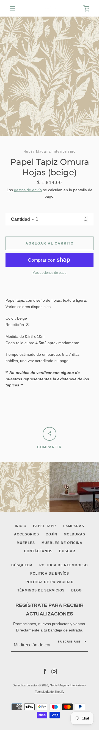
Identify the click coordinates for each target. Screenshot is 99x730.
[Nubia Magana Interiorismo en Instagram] (54, 671)
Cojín (51, 534)
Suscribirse (69, 641)
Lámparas (73, 526)
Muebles (26, 543)
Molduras (74, 534)
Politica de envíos (49, 573)
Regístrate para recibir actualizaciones (49, 609)
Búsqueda (22, 565)
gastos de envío (28, 190)
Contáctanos (38, 551)
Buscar (67, 551)
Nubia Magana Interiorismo (68, 685)
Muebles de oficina (62, 543)
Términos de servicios (41, 590)
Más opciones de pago (49, 273)
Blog (76, 590)
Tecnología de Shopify (49, 691)
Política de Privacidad (50, 582)
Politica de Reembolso (63, 565)
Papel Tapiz (45, 526)
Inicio (20, 526)
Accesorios (26, 534)
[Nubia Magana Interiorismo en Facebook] (45, 671)
